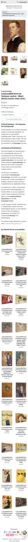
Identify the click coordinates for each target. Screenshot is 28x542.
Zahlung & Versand (14, 541)
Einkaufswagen (23, 2)
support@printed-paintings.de (13, 223)
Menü (4, 2)
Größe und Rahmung (7, 112)
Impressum (5, 539)
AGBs (10, 539)
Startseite (4, 12)
